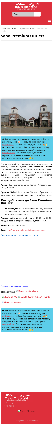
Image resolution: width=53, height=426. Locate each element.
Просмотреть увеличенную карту (14, 286)
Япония (29, 28)
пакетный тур (8, 152)
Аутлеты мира (17, 28)
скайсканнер (8, 144)
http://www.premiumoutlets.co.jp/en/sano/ (26, 230)
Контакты (10, 406)
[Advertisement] (26, 67)
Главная (5, 28)
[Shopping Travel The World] (26, 6)
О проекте (10, 403)
